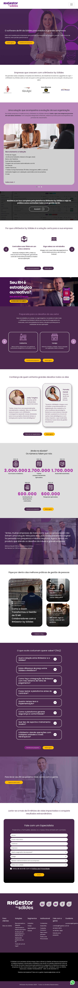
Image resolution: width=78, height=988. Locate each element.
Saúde (30, 930)
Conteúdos (43, 923)
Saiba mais (9, 182)
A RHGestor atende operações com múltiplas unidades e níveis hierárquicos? (34, 734)
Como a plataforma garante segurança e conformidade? (31, 713)
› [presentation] (72, 249)
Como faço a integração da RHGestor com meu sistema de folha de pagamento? (35, 680)
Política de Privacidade (40, 868)
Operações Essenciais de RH (19, 940)
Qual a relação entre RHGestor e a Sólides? (34, 659)
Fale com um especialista (32, 434)
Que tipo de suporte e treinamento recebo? (34, 723)
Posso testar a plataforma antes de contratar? (35, 692)
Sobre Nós (43, 926)
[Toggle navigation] (71, 4)
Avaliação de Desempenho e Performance (19, 934)
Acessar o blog (39, 634)
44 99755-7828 (57, 930)
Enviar (39, 875)
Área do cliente (7, 926)
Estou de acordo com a (31, 868)
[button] (36, 187)
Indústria (30, 923)
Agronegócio (32, 928)
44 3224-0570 (57, 928)
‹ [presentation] (6, 249)
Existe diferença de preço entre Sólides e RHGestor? (32, 669)
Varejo (30, 926)
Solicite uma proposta (26, 43)
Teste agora (10, 43)
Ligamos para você (13, 782)
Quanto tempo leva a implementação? (28, 702)
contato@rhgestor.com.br (61, 926)
